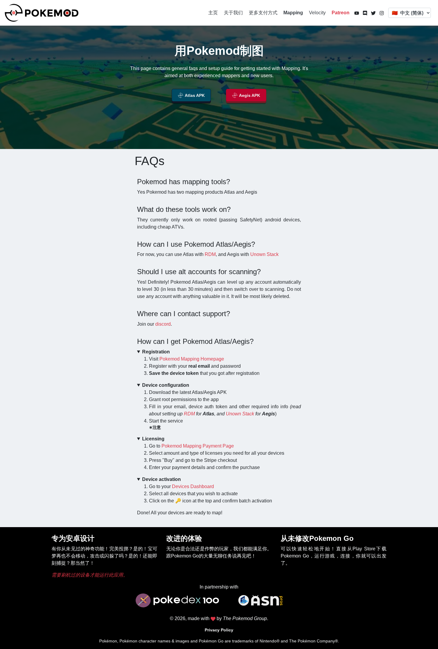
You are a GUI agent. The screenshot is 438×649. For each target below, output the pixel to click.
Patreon (341, 12)
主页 (213, 12)
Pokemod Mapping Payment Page (197, 445)
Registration (156, 351)
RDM (210, 254)
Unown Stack (264, 254)
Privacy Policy (219, 630)
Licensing (153, 438)
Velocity (317, 12)
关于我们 (233, 12)
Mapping (293, 12)
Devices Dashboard (193, 486)
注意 (157, 427)
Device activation (161, 479)
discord (163, 324)
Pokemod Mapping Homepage (191, 358)
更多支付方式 (263, 12)
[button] (191, 96)
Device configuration (165, 385)
